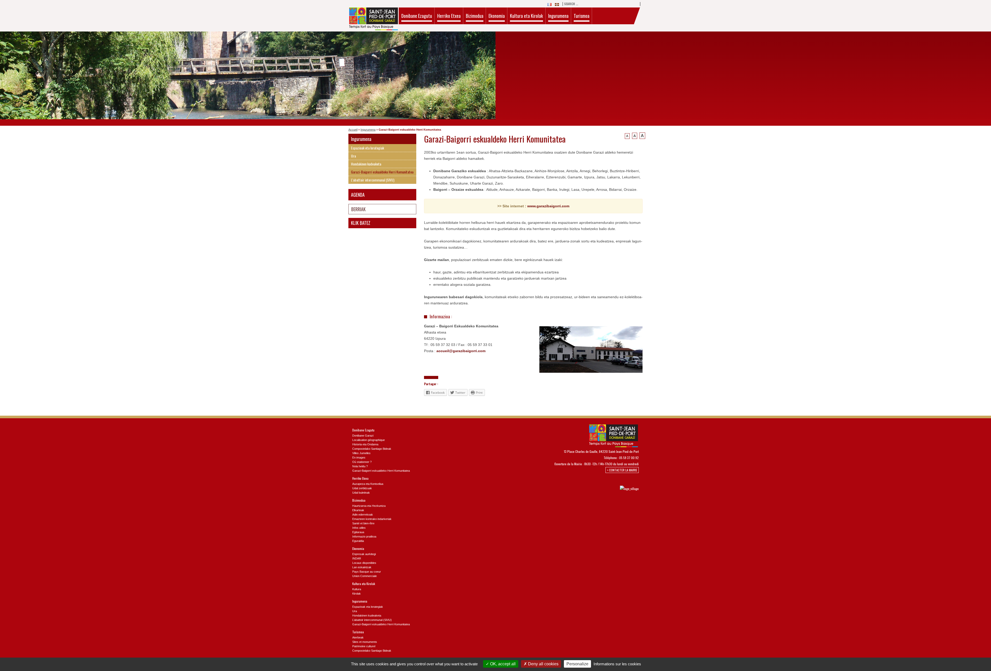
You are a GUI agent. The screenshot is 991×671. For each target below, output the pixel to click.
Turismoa (581, 15)
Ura (353, 156)
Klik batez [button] (360, 222)
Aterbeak (358, 637)
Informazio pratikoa (364, 536)
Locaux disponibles (364, 562)
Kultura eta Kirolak (526, 15)
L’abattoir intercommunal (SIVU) (372, 180)
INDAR (356, 558)
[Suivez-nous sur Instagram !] (605, 488)
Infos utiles (359, 527)
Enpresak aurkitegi (364, 554)
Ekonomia (497, 15)
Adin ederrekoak (362, 514)
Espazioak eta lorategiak (367, 148)
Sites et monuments (364, 641)
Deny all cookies (542, 664)
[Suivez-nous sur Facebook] (588, 488)
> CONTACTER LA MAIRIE (622, 470)
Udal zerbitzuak (362, 488)
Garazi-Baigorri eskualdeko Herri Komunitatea (382, 172)
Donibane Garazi (362, 435)
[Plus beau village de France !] (624, 488)
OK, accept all (502, 664)
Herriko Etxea (449, 15)
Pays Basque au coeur (366, 571)
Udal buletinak (361, 492)
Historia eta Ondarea (365, 444)
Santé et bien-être (363, 523)
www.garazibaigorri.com (548, 206)
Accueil (352, 129)
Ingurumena (558, 15)
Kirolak (356, 593)
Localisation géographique (368, 439)
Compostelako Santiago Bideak (371, 448)
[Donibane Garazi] (373, 19)
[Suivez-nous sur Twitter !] (597, 488)
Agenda (358, 194)
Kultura (356, 589)
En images (358, 457)
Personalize (577, 664)
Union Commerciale (364, 576)
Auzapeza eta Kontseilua (367, 483)
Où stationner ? (362, 461)
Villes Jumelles (361, 453)
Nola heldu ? (360, 466)
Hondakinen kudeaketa (366, 164)
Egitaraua (358, 532)
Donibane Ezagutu (416, 15)
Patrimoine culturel (363, 646)
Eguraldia (358, 540)
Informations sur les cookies (617, 664)
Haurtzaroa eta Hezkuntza (369, 505)
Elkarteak (358, 510)
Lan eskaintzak (361, 567)
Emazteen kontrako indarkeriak (371, 518)
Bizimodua (474, 15)
